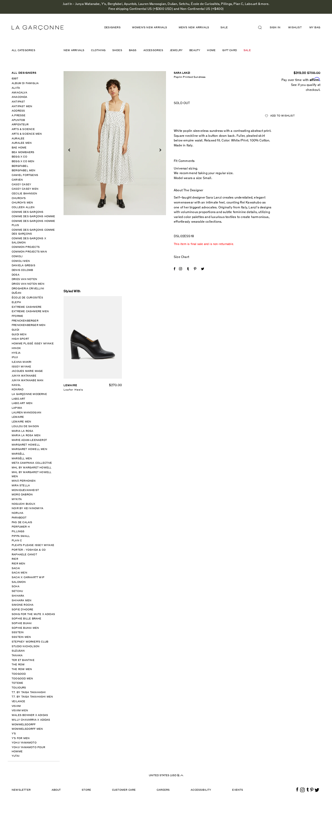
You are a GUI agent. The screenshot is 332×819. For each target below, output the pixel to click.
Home (211, 50)
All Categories (23, 50)
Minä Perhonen (24, 481)
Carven (17, 180)
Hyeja (16, 353)
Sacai (16, 568)
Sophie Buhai (22, 623)
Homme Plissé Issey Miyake (33, 343)
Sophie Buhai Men (25, 628)
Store (86, 790)
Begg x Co (19, 156)
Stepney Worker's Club (30, 641)
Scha (15, 586)
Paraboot (19, 517)
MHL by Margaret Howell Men (31, 474)
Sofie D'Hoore (22, 609)
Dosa (15, 275)
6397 (15, 78)
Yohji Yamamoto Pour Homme (28, 749)
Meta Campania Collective (32, 463)
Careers (163, 790)
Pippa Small (21, 536)
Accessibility (201, 790)
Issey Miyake (21, 366)
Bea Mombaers (23, 152)
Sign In (275, 27)
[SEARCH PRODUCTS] (262, 27)
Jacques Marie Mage (27, 371)
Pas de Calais (22, 522)
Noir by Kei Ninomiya (27, 508)
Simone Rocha (22, 605)
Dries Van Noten (24, 279)
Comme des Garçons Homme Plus (33, 223)
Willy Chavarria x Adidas (31, 720)
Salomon (19, 582)
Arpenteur (20, 124)
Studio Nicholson (25, 646)
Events (237, 790)
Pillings (18, 531)
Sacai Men (19, 572)
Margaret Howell (26, 444)
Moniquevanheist (25, 490)
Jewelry (176, 50)
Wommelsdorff (24, 724)
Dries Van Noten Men (28, 284)
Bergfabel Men (24, 170)
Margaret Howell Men (29, 449)
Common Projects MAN (29, 251)
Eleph (16, 302)
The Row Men (22, 669)
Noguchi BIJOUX (23, 504)
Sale (247, 50)
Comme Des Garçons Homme (33, 216)
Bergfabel (20, 166)
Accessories (153, 50)
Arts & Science (23, 129)
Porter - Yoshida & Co (29, 550)
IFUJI (15, 357)
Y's (14, 733)
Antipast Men (22, 106)
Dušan (16, 293)
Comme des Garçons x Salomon (29, 240)
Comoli (17, 256)
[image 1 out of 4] (115, 143)
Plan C (17, 540)
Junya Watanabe (24, 375)
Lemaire (18, 417)
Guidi (15, 330)
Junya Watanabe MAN (28, 380)
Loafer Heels (73, 389)
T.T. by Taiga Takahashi (29, 692)
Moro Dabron (22, 494)
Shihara (18, 596)
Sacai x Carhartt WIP (28, 577)
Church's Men (22, 202)
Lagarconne (38, 27)
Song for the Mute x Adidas (33, 614)
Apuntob (18, 120)
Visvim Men (20, 710)
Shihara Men (21, 600)
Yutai (15, 756)
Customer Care (124, 790)
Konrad (17, 389)
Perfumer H (21, 526)
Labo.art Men (22, 403)
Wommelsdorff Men (27, 729)
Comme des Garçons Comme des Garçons (33, 232)
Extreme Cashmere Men (30, 311)
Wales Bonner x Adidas (30, 715)
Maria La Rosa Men (26, 435)
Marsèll (18, 454)
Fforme (17, 316)
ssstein (18, 632)
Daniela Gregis (23, 265)
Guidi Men (19, 334)
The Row (18, 664)
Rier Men (18, 563)
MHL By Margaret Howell (31, 467)
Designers (112, 27)
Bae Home (19, 147)
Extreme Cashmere (27, 307)
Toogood (19, 674)
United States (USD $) (164, 775)
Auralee (18, 138)
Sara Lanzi (182, 73)
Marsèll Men (22, 458)
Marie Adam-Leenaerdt (29, 440)
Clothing (98, 50)
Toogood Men (22, 678)
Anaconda (19, 97)
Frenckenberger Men (29, 325)
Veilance (18, 701)
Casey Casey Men (25, 189)
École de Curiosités (27, 297)
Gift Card (229, 50)
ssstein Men (21, 637)
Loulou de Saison (25, 426)
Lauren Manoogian (26, 412)
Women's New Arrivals (149, 27)
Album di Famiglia (25, 83)
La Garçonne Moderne (29, 394)
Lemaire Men (21, 421)
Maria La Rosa (22, 431)
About (56, 790)
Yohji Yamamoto (24, 742)
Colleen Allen (23, 207)
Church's (19, 198)
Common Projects (26, 247)
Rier (15, 559)
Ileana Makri (21, 362)
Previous (69, 150)
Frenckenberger (25, 320)
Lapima (17, 408)
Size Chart (181, 257)
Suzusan (18, 651)
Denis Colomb (22, 270)
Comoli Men (21, 261)
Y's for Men (21, 738)
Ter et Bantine (23, 660)
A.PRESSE (19, 115)
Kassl (16, 385)
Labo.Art (18, 399)
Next (159, 150)
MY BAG (314, 27)
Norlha (17, 513)
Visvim (16, 706)
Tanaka (17, 655)
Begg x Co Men (23, 161)
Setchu (17, 591)
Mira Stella (21, 485)
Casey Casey (21, 184)
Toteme (17, 683)
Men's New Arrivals (194, 27)
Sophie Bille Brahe (27, 618)
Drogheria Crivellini (28, 288)
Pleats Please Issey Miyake (33, 545)
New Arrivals (74, 50)
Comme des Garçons (27, 212)
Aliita (16, 88)
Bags (133, 50)
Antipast (18, 101)
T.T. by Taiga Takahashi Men (32, 696)
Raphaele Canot (24, 554)
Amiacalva (19, 92)
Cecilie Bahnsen (24, 193)
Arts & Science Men (27, 134)
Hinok (16, 348)
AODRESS (18, 111)
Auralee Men (22, 143)
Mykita (17, 499)
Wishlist (295, 27)
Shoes (117, 50)
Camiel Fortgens (25, 175)
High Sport (20, 339)
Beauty (194, 50)
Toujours (19, 687)
